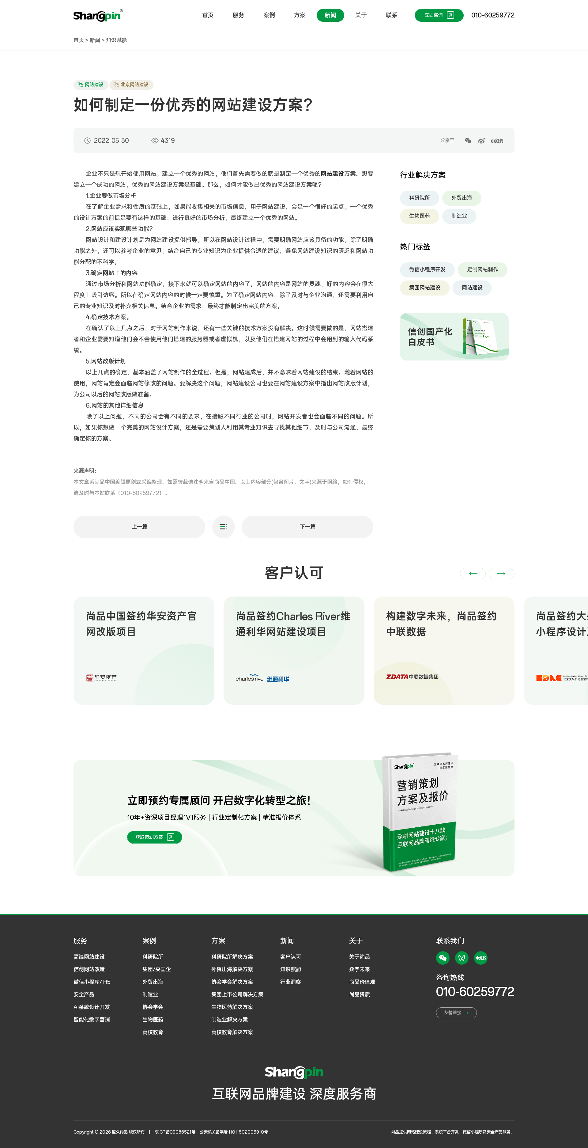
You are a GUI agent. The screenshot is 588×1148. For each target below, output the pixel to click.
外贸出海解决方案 (232, 969)
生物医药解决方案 (232, 1007)
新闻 (330, 15)
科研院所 (419, 198)
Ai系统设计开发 (92, 1007)
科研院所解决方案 (232, 957)
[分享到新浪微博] (481, 140)
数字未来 (359, 969)
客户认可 (290, 957)
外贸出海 (461, 198)
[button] (473, 573)
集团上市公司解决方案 (237, 994)
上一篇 (139, 527)
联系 (392, 15)
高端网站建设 (89, 957)
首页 (208, 15)
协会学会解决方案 (232, 982)
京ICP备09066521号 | (177, 1132)
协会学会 (152, 1007)
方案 (300, 15)
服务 (238, 15)
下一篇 (307, 527)
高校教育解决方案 (232, 1032)
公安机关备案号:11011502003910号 (234, 1132)
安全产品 (84, 994)
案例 (269, 15)
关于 (361, 15)
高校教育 (152, 1032)
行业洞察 (290, 982)
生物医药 (419, 216)
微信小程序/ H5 (92, 982)
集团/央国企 (156, 969)
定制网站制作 (482, 269)
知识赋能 (116, 40)
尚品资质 (359, 994)
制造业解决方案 (229, 1019)
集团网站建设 (424, 287)
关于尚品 (359, 957)
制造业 (459, 216)
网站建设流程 (419, 1132)
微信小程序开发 (427, 269)
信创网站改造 (89, 969)
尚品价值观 (362, 982)
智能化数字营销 (92, 1019)
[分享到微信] (468, 140)
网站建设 (472, 287)
